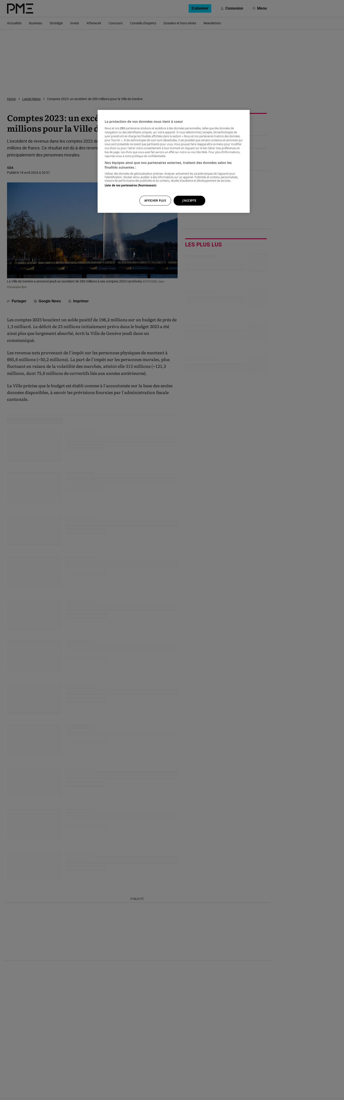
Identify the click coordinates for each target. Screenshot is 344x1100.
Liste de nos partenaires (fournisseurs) (130, 185)
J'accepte (189, 200)
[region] (174, 161)
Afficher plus (155, 200)
